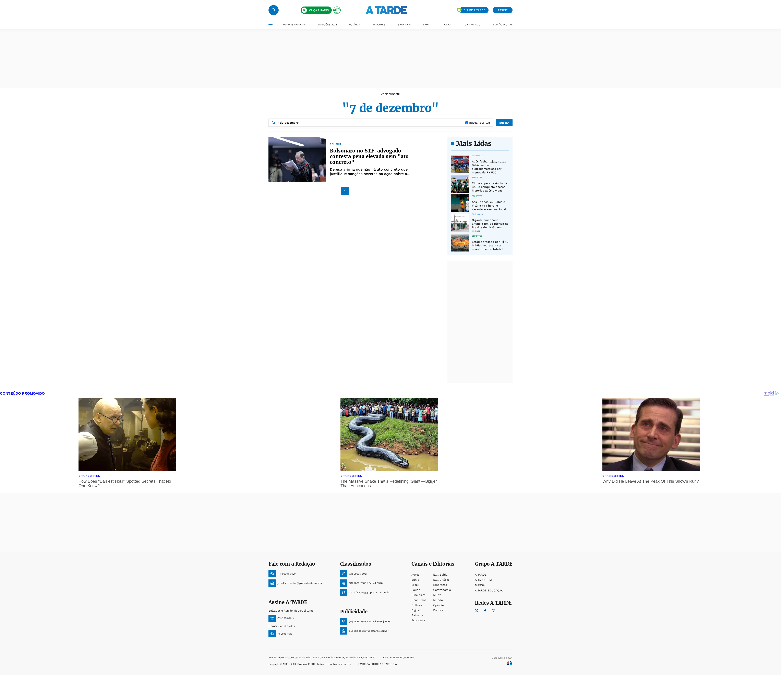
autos (415, 574)
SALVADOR (404, 24)
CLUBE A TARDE (474, 10)
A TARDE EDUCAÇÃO (489, 590)
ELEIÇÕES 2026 (327, 24)
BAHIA (426, 24)
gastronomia (442, 589)
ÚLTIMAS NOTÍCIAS (294, 24)
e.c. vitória (441, 579)
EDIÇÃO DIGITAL (503, 24)
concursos (418, 600)
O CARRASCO (472, 24)
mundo (438, 600)
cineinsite (418, 595)
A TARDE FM (483, 579)
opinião (438, 605)
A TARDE (480, 574)
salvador (417, 615)
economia (418, 620)
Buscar (504, 122)
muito (437, 595)
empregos (440, 584)
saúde (415, 589)
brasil (415, 584)
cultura (416, 605)
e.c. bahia (440, 574)
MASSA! (480, 585)
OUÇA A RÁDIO (319, 10)
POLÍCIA (447, 24)
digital (415, 610)
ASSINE (502, 10)
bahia (415, 579)
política (438, 610)
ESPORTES (379, 24)
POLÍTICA (354, 24)
